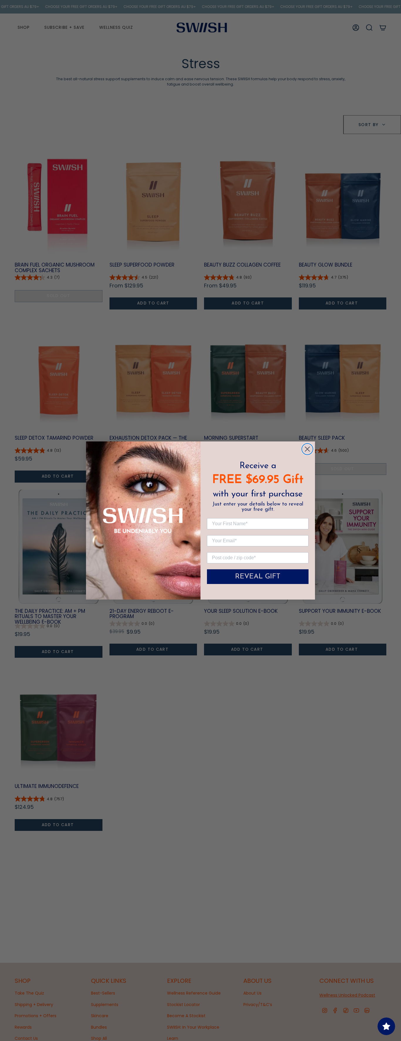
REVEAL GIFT (257, 576)
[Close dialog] (307, 449)
